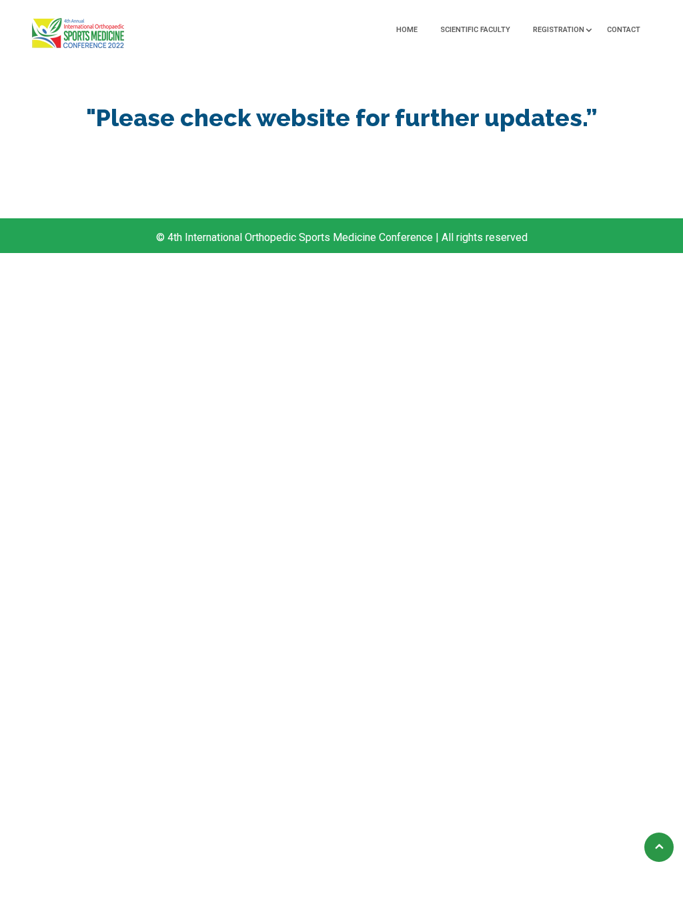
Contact (623, 29)
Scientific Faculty (475, 29)
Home (407, 29)
